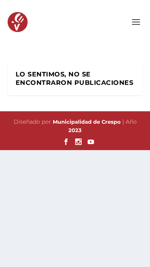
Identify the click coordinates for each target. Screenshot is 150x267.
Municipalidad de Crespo (87, 121)
